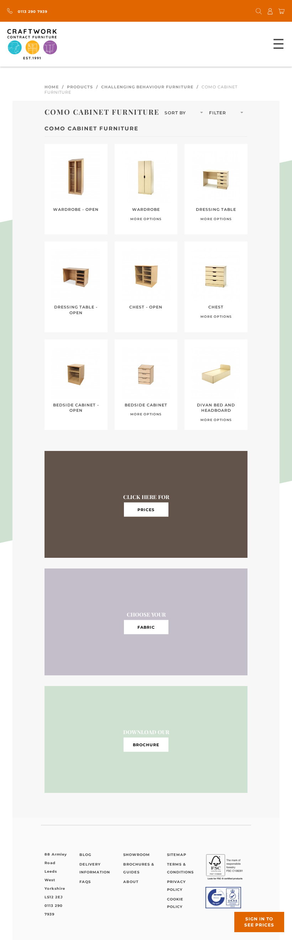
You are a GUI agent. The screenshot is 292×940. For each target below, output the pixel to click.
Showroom (136, 854)
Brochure (146, 744)
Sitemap (176, 854)
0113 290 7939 (31, 11)
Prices (146, 509)
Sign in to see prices (259, 922)
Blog (85, 854)
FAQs (85, 881)
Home (52, 86)
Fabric (146, 626)
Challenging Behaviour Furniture (147, 86)
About (131, 881)
